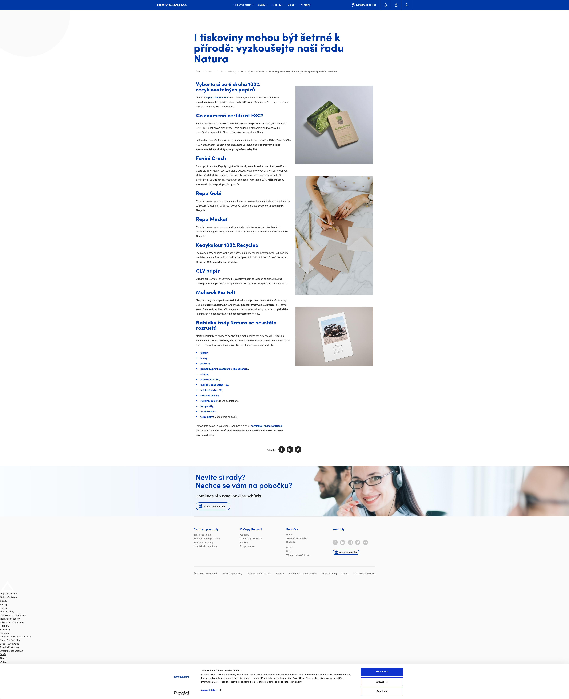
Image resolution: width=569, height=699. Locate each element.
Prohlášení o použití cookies (303, 574)
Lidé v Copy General (251, 539)
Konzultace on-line (214, 506)
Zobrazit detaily (209, 690)
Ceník (344, 574)
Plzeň (289, 548)
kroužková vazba (209, 379)
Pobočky (292, 529)
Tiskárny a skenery (204, 543)
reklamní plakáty (209, 395)
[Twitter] (357, 542)
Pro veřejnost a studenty (252, 72)
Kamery (280, 574)
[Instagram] (350, 542)
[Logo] (172, 5)
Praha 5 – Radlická (10, 640)
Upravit (380, 681)
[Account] (406, 5)
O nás (208, 72)
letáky (203, 358)
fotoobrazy (206, 417)
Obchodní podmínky (232, 574)
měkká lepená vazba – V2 (214, 385)
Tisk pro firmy (7, 612)
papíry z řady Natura (217, 98)
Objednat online (8, 594)
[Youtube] (365, 542)
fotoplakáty (206, 406)
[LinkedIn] (342, 542)
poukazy (205, 363)
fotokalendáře (208, 412)
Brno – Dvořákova (9, 644)
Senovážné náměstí (296, 538)
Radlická (291, 542)
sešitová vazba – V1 (211, 390)
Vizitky (204, 353)
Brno (288, 551)
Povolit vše (382, 671)
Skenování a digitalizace (207, 539)
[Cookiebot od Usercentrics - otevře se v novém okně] (182, 693)
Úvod (198, 72)
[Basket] (396, 5)
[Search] (385, 5)
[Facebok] (335, 542)
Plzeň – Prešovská (9, 647)
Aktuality (232, 72)
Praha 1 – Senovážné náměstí (16, 637)
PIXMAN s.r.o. (368, 574)
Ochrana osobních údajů (259, 574)
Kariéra (244, 543)
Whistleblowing (329, 574)
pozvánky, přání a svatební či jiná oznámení (224, 369)
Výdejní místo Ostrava (298, 555)
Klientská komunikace (205, 546)
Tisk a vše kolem (202, 535)
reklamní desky (208, 401)
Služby (3, 601)
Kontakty (339, 529)
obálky (204, 374)
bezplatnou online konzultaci (266, 426)
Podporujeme (247, 546)
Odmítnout (381, 691)
